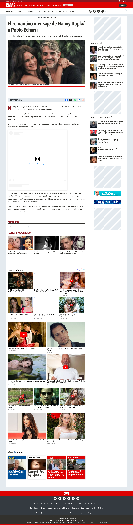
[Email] (83, 100)
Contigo (49, 508)
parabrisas (76, 457)
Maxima (100, 508)
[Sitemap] (77, 498)
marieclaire (37, 457)
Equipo (75, 513)
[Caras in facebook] (94, 11)
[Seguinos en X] (98, 11)
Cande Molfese (63, 11)
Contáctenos (57, 513)
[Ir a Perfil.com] (123, 2)
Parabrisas (80, 503)
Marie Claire (55, 503)
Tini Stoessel (20, 11)
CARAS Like (68, 5)
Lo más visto (96, 43)
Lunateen (88, 503)
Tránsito (100, 513)
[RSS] (73, 498)
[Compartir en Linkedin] (79, 100)
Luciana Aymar (31, 11)
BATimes (96, 503)
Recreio (93, 508)
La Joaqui (72, 11)
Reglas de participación (87, 513)
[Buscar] (125, 11)
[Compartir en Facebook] (66, 100)
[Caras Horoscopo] (107, 204)
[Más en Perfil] (18, 452)
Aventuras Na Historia (61, 508)
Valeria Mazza (10, 11)
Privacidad (67, 513)
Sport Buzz (85, 508)
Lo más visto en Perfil (101, 117)
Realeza (42, 5)
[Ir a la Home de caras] (10, 7)
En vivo (123, 5)
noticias (17, 457)
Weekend (71, 503)
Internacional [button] (57, 5)
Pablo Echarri (12, 227)
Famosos (27, 5)
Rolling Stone (74, 508)
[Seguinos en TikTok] (102, 11)
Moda (48, 5)
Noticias (19, 5)
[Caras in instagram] (90, 11)
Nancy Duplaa (23, 227)
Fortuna (63, 503)
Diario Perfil (38, 503)
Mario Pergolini (52, 11)
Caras (43, 508)
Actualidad (35, 5)
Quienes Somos (46, 513)
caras (56, 457)
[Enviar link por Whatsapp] (74, 100)
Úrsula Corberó (41, 11)
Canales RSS (35, 513)
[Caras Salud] (107, 195)
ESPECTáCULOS (42, 18)
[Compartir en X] (70, 100)
